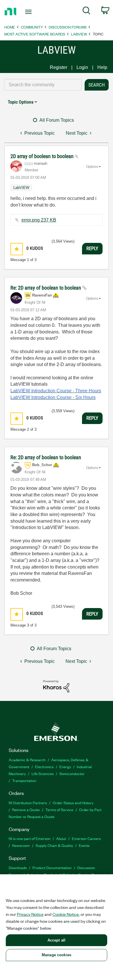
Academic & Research (27, 759)
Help (102, 67)
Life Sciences (43, 773)
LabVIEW (79, 34)
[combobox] (43, 85)
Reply (92, 248)
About (61, 838)
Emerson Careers (86, 838)
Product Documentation (52, 867)
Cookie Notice (65, 914)
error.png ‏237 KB (38, 219)
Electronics (44, 766)
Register (58, 67)
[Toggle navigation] (29, 11)
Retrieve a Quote (26, 809)
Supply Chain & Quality (54, 845)
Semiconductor (72, 773)
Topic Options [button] (20, 102)
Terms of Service (59, 809)
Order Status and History (73, 802)
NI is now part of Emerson (29, 838)
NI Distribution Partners (28, 802)
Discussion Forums (68, 27)
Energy (65, 766)
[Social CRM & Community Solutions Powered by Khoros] (56, 685)
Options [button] (92, 167)
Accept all (56, 940)
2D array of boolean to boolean (42, 156)
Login (82, 67)
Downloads (18, 867)
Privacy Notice (30, 914)
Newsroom (21, 845)
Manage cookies (56, 955)
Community (32, 27)
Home (9, 27)
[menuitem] (86, 11)
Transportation (24, 780)
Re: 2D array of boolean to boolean (46, 288)
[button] (16, 249)
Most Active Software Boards (34, 34)
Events (84, 845)
